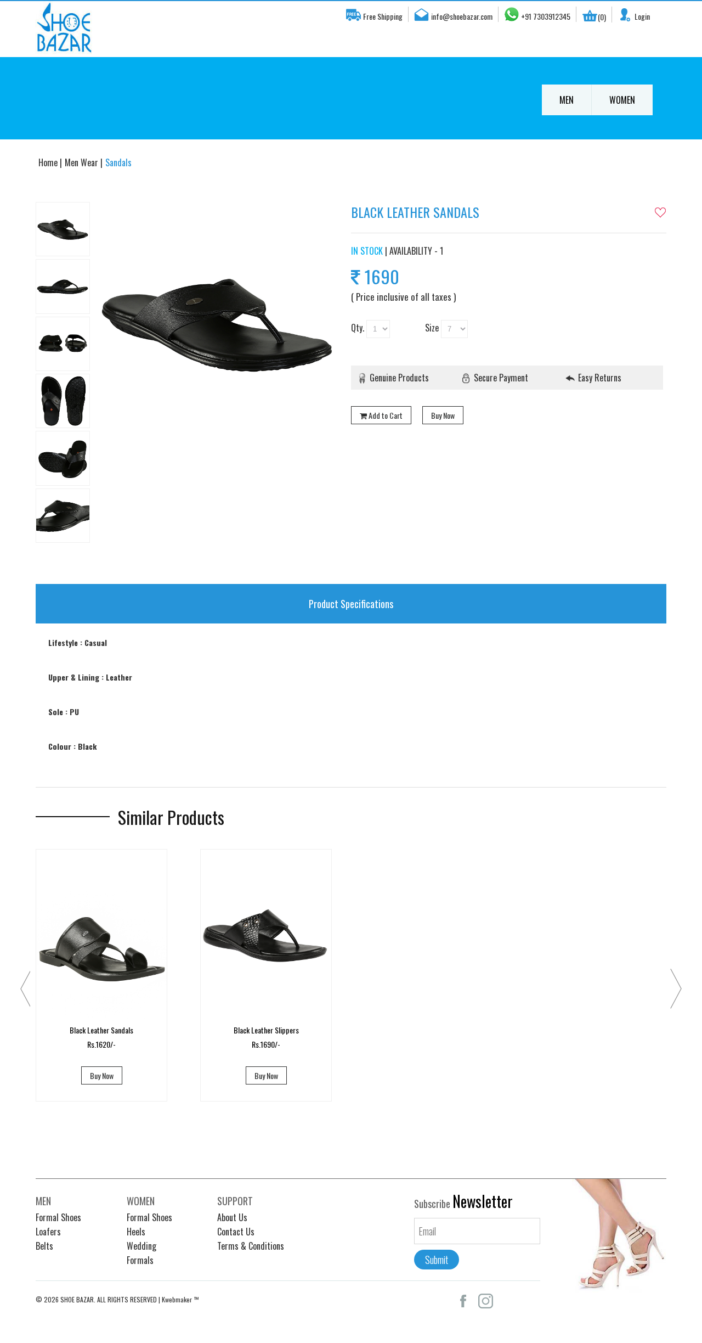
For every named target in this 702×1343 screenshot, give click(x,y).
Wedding (141, 1245)
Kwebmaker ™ (180, 1299)
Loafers (48, 1231)
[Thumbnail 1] (63, 229)
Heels (136, 1231)
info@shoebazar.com (461, 16)
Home (49, 162)
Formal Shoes (58, 1217)
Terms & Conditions (250, 1245)
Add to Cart (386, 415)
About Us (232, 1217)
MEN (566, 99)
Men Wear (82, 162)
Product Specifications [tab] (351, 604)
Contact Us (235, 1231)
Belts (44, 1245)
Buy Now (443, 415)
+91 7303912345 (545, 16)
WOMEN (622, 99)
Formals (140, 1260)
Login (642, 16)
